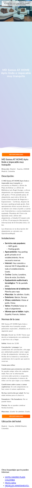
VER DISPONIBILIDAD (16, 154)
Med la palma (10, 483)
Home (4, 2)
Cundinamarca (12, 2)
